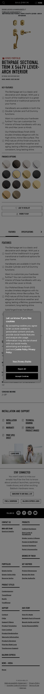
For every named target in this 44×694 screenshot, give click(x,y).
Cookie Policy (21, 349)
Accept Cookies (22, 376)
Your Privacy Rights (22, 361)
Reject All (22, 369)
